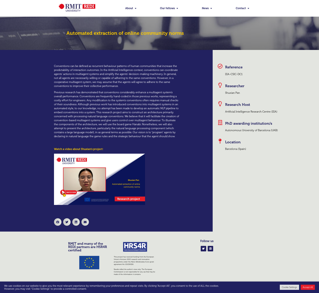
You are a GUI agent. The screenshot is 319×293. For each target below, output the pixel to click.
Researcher (234, 86)
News (205, 8)
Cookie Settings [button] (289, 287)
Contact (241, 8)
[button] (57, 222)
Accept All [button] (308, 287)
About (129, 8)
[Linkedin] (210, 248)
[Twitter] (203, 248)
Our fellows (167, 8)
